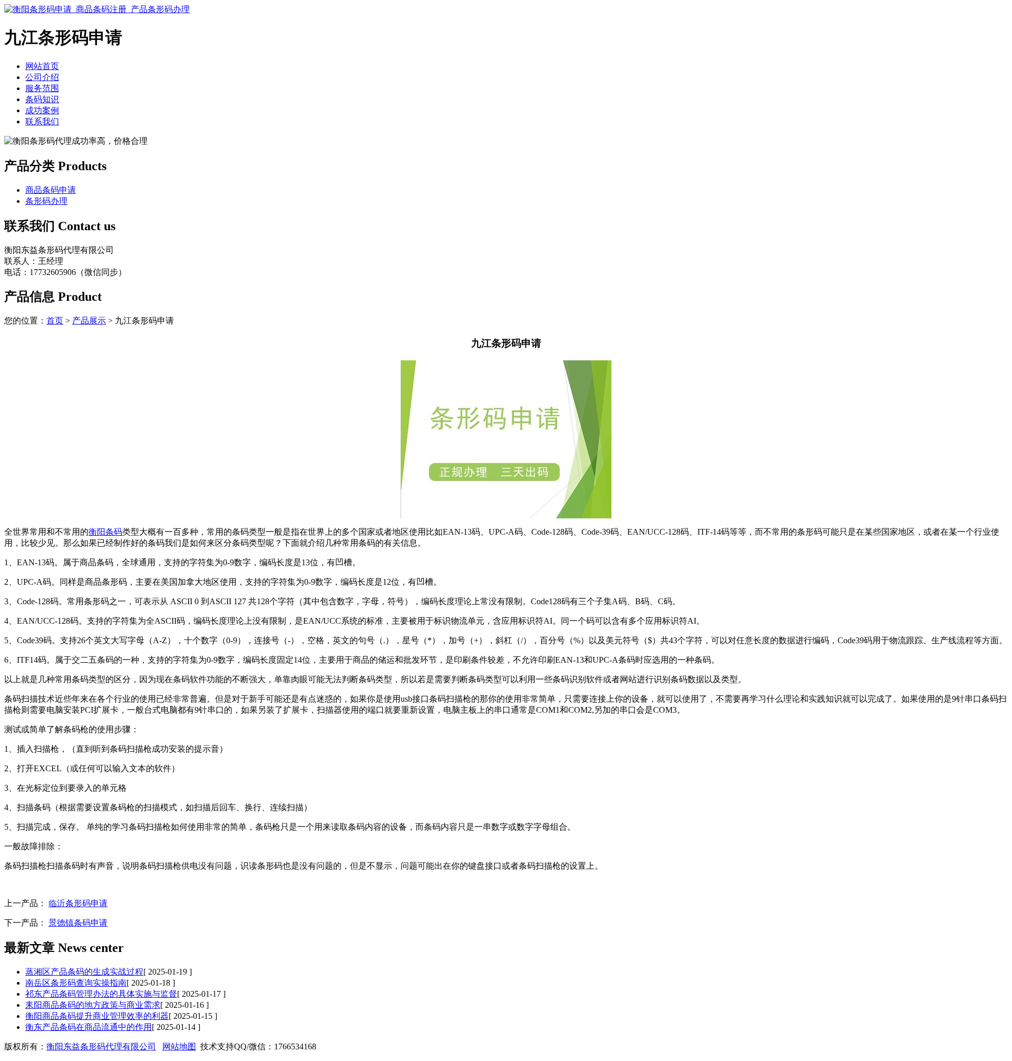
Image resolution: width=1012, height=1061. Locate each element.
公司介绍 (42, 77)
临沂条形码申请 (78, 903)
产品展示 (89, 320)
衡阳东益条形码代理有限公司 (101, 1046)
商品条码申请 (50, 189)
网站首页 (42, 66)
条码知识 (42, 99)
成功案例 (42, 110)
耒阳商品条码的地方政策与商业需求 (92, 1004)
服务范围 (42, 88)
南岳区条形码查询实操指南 (75, 982)
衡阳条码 (105, 531)
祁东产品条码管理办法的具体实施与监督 (101, 993)
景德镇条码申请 (78, 922)
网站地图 (179, 1046)
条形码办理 (46, 201)
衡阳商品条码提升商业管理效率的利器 (97, 1015)
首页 (54, 320)
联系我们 (42, 121)
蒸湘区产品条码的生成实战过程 (84, 971)
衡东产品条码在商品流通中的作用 (88, 1027)
